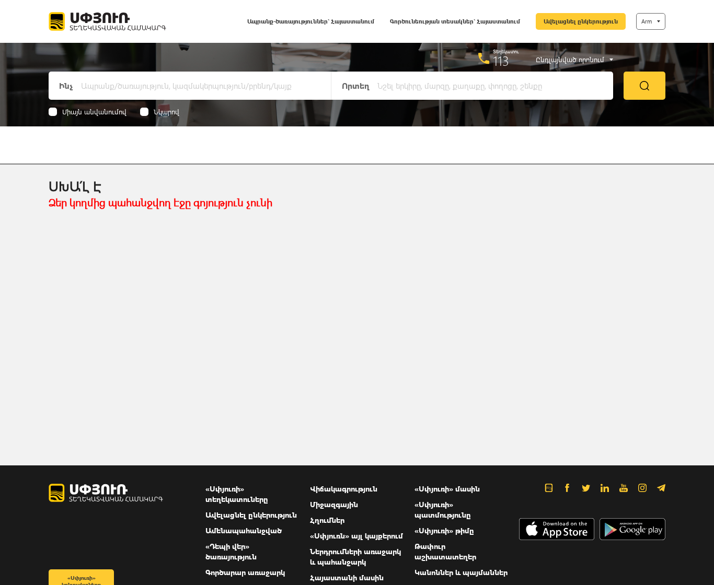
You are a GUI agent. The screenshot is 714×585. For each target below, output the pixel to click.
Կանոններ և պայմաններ (461, 572)
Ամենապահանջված (243, 530)
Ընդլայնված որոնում (570, 59)
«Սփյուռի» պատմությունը (442, 509)
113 (501, 60)
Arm (646, 21)
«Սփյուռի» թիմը (444, 530)
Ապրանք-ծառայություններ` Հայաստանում (310, 21)
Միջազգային (334, 504)
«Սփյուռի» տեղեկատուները (236, 494)
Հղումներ (327, 520)
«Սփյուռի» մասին (447, 489)
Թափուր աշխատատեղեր (445, 551)
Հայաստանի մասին (347, 577)
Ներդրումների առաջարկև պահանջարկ (355, 556)
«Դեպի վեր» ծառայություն (231, 551)
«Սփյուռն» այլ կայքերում (356, 536)
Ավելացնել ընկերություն (581, 21)
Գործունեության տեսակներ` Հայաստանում (455, 21)
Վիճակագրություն (343, 489)
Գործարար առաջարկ (245, 572)
